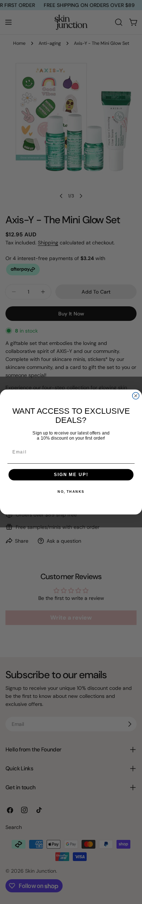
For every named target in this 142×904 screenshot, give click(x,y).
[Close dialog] (135, 395)
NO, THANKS (71, 492)
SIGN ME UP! (71, 474)
